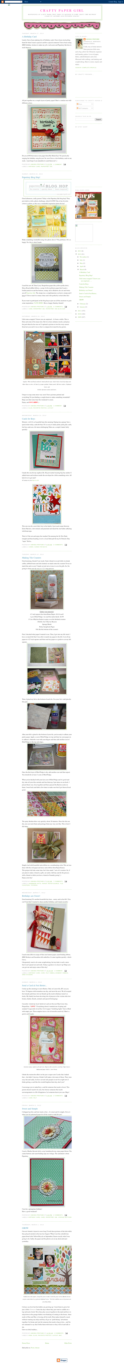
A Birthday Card (29, 36)
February (83, 304)
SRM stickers (27, 974)
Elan (30, 408)
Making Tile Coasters (31, 557)
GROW (25, 1227)
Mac (60, 1335)
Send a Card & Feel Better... (34, 985)
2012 (80, 254)
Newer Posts (26, 1343)
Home (47, 1343)
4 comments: (58, 306)
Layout (50, 408)
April (82, 266)
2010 (80, 314)
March (82, 269)
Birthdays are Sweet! (31, 895)
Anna (30, 1335)
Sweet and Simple (30, 1108)
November (83, 257)
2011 (80, 311)
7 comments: (58, 881)
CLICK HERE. (38, 303)
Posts (80, 104)
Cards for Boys (28, 418)
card (30, 308)
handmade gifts (35, 883)
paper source (53, 883)
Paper (44, 883)
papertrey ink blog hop (55, 308)
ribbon (65, 973)
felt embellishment (54, 973)
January (82, 307)
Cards (31, 547)
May (81, 263)
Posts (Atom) (35, 1348)
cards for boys (40, 547)
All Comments (83, 108)
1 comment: (57, 164)
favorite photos (40, 408)
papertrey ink (46, 166)
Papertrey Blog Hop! (31, 177)
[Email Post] (64, 164)
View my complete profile (85, 67)
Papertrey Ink (30, 293)
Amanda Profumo (92, 39)
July (81, 260)
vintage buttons (65, 1217)
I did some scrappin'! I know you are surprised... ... (89, 279)
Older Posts (68, 1343)
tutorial (34, 885)
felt (35, 1098)
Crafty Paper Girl (62, 10)
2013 (80, 251)
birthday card (34, 166)
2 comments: (58, 544)
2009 (80, 317)
